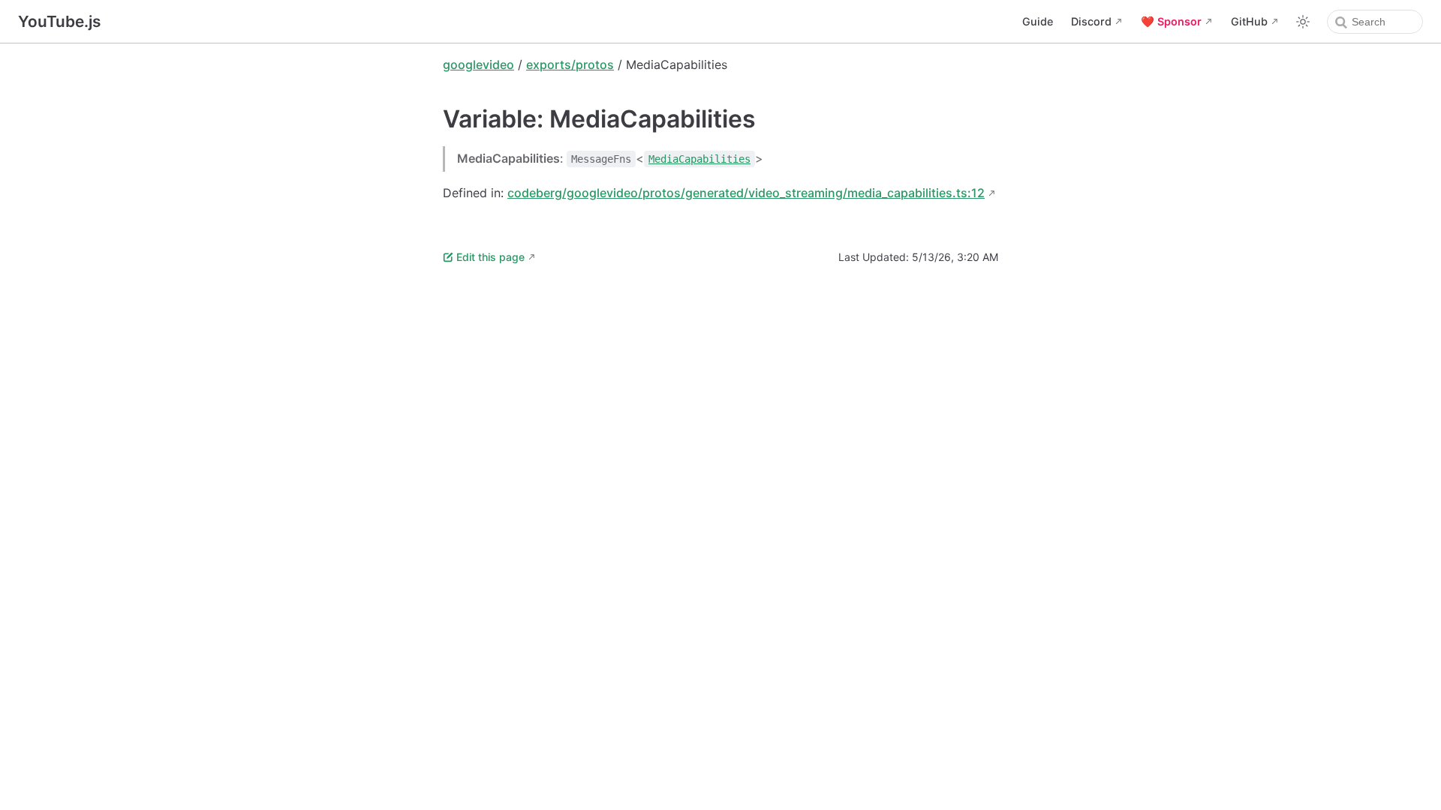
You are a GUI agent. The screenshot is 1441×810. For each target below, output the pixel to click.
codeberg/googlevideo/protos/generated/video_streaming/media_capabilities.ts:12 (746, 192)
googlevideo (478, 64)
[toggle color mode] (1303, 22)
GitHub (1249, 21)
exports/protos (570, 64)
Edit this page (490, 256)
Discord (1091, 21)
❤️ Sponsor (1171, 21)
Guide (1037, 21)
